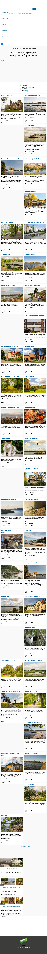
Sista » (28, 846)
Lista (3, 60)
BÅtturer (4, 24)
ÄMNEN (6, 43)
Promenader (5, 18)
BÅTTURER (22, 43)
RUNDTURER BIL (11, 43)
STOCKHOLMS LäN (31, 43)
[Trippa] (23, 944)
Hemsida (11, 13)
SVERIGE (37, 43)
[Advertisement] (23, 927)
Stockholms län (5, 30)
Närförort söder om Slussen (27, 13)
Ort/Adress (24, 85)
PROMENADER (16, 43)
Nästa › (24, 846)
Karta (3, 61)
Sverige (4, 36)
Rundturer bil (5, 12)
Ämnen (3, 6)
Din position (24, 88)
